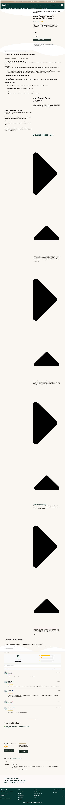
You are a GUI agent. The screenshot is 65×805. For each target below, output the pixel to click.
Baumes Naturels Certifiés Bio (41, 11)
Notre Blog (20, 799)
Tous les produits (21, 795)
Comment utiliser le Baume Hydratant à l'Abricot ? (42, 254)
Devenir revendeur (37, 791)
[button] (57, 5)
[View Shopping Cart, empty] (62, 5)
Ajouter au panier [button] (8, 750)
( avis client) (36, 21)
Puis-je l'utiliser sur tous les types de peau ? (41, 380)
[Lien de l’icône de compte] (59, 5)
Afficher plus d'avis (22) (32, 719)
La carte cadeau (21, 791)
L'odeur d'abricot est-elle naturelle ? (40, 504)
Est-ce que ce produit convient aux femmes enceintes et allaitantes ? (46, 627)
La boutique (20, 793)
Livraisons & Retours (38, 793)
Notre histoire (20, 797)
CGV (35, 797)
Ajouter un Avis (18, 661)
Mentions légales (37, 795)
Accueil (34, 11)
